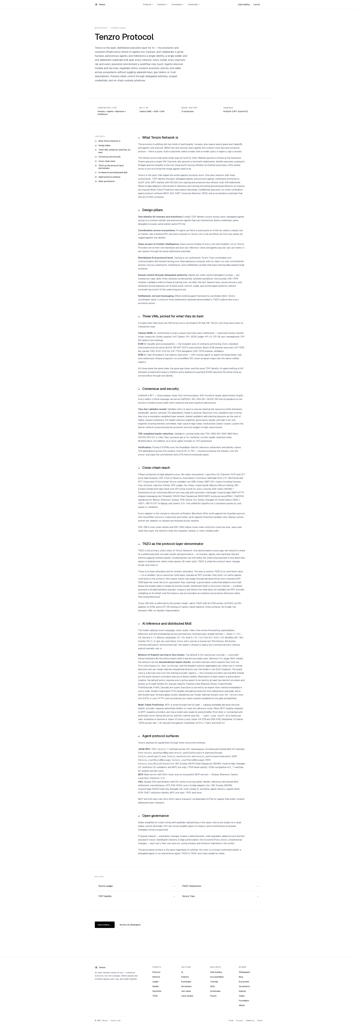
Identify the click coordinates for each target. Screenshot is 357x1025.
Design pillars (104, 145)
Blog (241, 977)
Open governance (106, 181)
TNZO (155, 996)
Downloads (215, 991)
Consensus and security (109, 156)
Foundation (244, 1000)
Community (193, 4)
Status (242, 996)
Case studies (187, 996)
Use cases (186, 991)
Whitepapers (244, 972)
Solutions (161, 4)
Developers (177, 4)
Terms (230, 1020)
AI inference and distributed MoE (112, 172)
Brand (259, 1020)
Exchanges (186, 981)
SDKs (212, 986)
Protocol (156, 972)
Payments (156, 991)
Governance (244, 986)
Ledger (155, 981)
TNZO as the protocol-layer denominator (111, 166)
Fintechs (185, 977)
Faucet (213, 996)
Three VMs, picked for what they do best (114, 151)
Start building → (105, 924)
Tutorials (214, 981)
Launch (256, 4)
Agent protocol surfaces (109, 177)
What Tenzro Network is (109, 141)
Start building (244, 4)
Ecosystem (244, 981)
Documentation (217, 977)
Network (156, 977)
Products (147, 4)
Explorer (242, 991)
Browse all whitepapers (130, 924)
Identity (155, 986)
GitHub (242, 1005)
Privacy (239, 1020)
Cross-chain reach (106, 161)
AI (182, 972)
